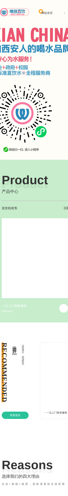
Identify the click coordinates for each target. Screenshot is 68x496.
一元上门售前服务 (14, 306)
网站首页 (47, 12)
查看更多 (15, 415)
